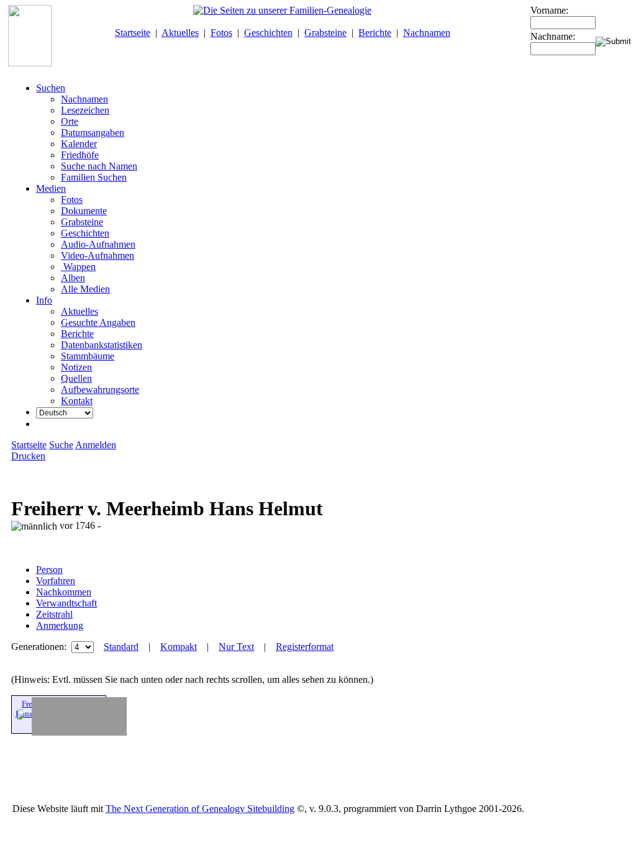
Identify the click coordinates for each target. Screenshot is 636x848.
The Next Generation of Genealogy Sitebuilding (200, 808)
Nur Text (236, 646)
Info (44, 300)
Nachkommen (63, 592)
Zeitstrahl (54, 614)
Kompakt (178, 646)
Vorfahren (55, 580)
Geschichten (268, 32)
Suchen (50, 88)
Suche (61, 445)
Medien (51, 188)
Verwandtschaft (66, 603)
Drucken (28, 456)
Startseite (132, 32)
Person (49, 569)
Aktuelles (180, 32)
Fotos (221, 32)
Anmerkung (59, 625)
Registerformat (305, 646)
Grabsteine (325, 32)
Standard (121, 646)
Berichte (374, 32)
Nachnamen (426, 32)
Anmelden (95, 445)
